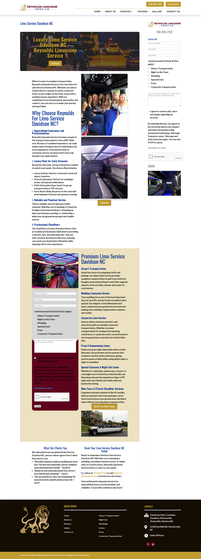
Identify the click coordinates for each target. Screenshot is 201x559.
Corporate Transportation (49, 333)
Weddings (103, 524)
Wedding (41, 323)
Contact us (173, 12)
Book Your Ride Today (104, 406)
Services (125, 12)
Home (97, 12)
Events (102, 528)
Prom (39, 330)
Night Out (103, 520)
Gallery (157, 12)
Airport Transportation (48, 315)
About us (110, 12)
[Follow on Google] (153, 544)
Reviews (142, 12)
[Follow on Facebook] (148, 544)
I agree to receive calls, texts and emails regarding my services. (55, 359)
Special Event (43, 326)
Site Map (85, 555)
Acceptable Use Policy (43, 388)
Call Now (55, 63)
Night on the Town (46, 319)
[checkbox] (35, 315)
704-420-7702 (155, 4)
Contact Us (173, 4)
